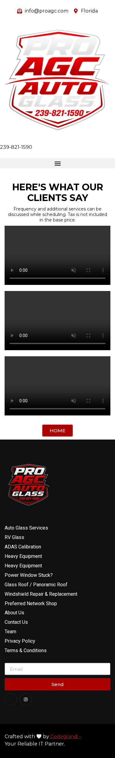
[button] (57, 163)
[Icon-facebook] (11, 699)
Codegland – (65, 736)
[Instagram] (26, 699)
